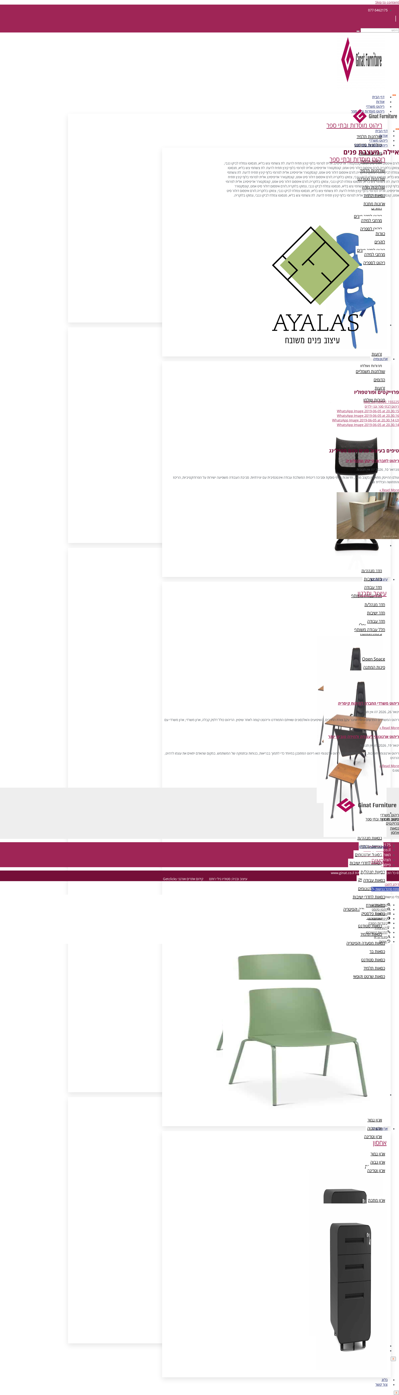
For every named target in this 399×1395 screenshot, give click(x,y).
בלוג (385, 1379)
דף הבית (378, 97)
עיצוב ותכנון (379, 579)
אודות (380, 101)
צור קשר (381, 1384)
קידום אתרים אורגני (190, 879)
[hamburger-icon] (394, 95)
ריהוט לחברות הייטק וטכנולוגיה (372, 460)
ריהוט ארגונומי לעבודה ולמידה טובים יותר (363, 736)
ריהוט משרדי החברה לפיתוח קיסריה (368, 703)
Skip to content (387, 2)
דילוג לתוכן (392, 884)
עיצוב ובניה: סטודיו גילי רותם (228, 879)
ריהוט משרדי (375, 106)
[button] (385, 889)
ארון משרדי (380, 1128)
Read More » (389, 490)
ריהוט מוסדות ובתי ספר (371, 145)
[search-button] (358, 31)
